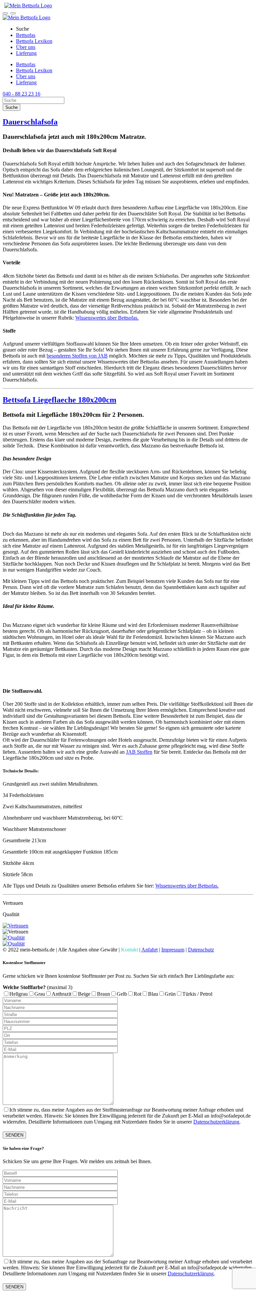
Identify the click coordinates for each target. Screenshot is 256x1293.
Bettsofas (25, 35)
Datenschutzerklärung (216, 1122)
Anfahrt (149, 949)
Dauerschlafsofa (30, 122)
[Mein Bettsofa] (27, 5)
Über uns (25, 47)
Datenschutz (201, 949)
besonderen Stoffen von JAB (77, 356)
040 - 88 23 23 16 (21, 94)
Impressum (172, 949)
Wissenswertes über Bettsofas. (107, 318)
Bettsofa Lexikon (34, 41)
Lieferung (26, 53)
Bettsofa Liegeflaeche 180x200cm (59, 399)
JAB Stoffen (139, 752)
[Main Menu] (13, 13)
